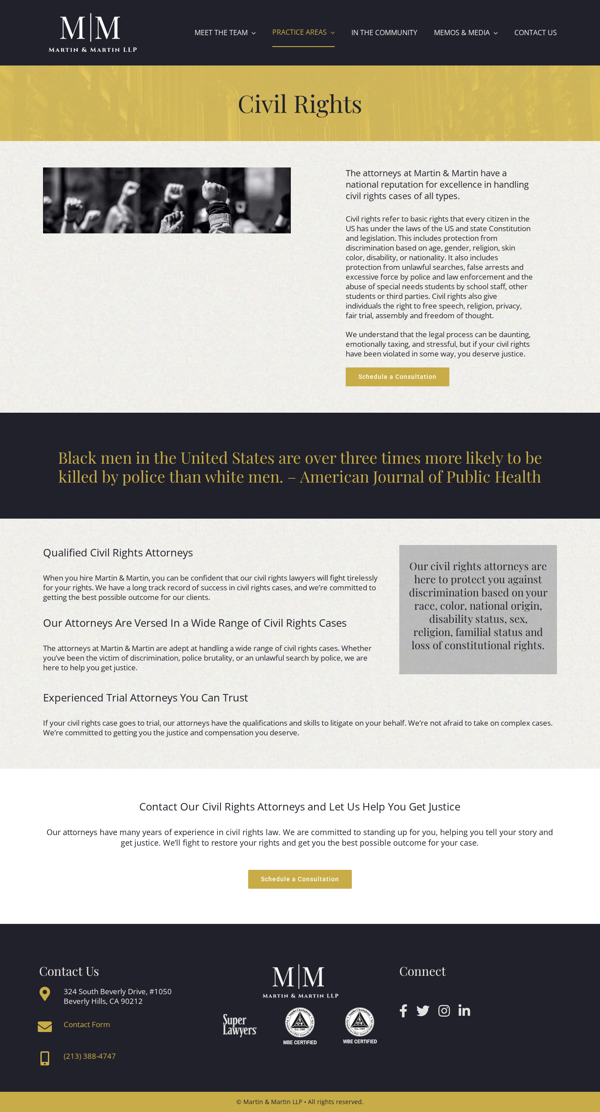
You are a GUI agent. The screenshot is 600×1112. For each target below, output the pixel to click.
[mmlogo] (92, 15)
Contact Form (87, 1024)
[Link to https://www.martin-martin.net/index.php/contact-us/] (45, 1027)
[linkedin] (464, 1011)
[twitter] (423, 1011)
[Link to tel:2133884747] (44, 1058)
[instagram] (444, 1011)
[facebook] (403, 1011)
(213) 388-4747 (90, 1056)
